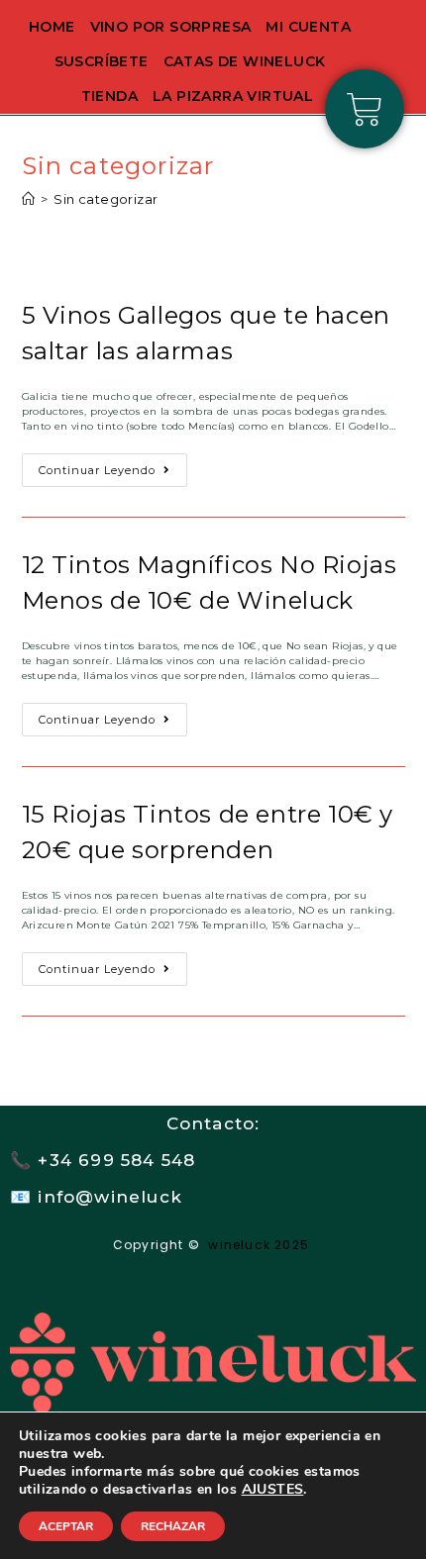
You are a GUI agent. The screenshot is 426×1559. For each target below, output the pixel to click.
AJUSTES (273, 1490)
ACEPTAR (66, 1526)
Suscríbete (101, 61)
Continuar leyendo (113, 465)
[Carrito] (364, 108)
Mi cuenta (308, 27)
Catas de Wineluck (244, 61)
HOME (52, 27)
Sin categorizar (105, 199)
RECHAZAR (173, 1526)
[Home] (28, 199)
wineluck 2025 (260, 1244)
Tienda (109, 96)
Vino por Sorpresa (171, 27)
